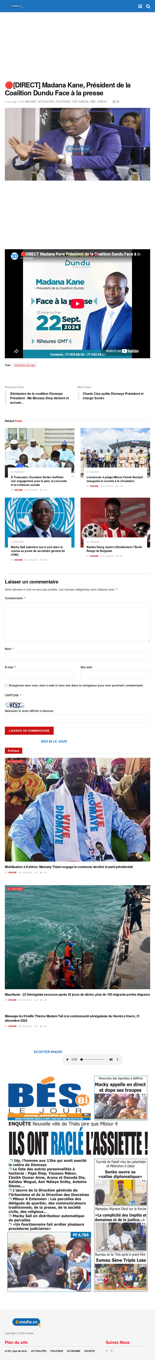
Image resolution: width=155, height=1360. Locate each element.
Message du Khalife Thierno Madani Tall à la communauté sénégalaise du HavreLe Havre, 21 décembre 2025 (72, 1018)
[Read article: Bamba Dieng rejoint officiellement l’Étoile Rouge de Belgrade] (115, 523)
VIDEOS (102, 101)
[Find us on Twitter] (111, 1350)
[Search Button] (148, 6)
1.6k (44, 999)
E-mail (10, 667)
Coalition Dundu (24, 365)
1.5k (44, 490)
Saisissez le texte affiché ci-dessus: (29, 711)
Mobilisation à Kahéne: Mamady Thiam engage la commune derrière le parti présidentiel (69, 866)
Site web (86, 667)
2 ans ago (10, 101)
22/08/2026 (32, 490)
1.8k (44, 559)
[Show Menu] (140, 6)
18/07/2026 (26, 999)
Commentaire (15, 598)
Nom (9, 649)
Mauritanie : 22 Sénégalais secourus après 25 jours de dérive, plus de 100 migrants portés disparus (77, 994)
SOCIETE (89, 1351)
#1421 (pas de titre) (16, 1351)
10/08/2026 (26, 872)
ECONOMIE (73, 1351)
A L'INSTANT (28, 101)
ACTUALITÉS (46, 101)
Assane (18, 490)
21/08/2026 (32, 559)
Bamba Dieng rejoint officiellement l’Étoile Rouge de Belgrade (114, 549)
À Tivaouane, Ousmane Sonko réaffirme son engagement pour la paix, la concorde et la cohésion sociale (39, 481)
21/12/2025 (26, 1026)
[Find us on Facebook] (106, 1350)
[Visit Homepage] (15, 6)
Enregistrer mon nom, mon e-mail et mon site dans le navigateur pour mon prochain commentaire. (76, 685)
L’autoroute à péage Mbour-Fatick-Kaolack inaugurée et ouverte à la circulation (115, 479)
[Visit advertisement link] (77, 1183)
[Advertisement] (77, 46)
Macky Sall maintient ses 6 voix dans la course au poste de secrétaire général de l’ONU (38, 551)
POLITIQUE (63, 101)
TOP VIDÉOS (80, 101)
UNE (92, 101)
